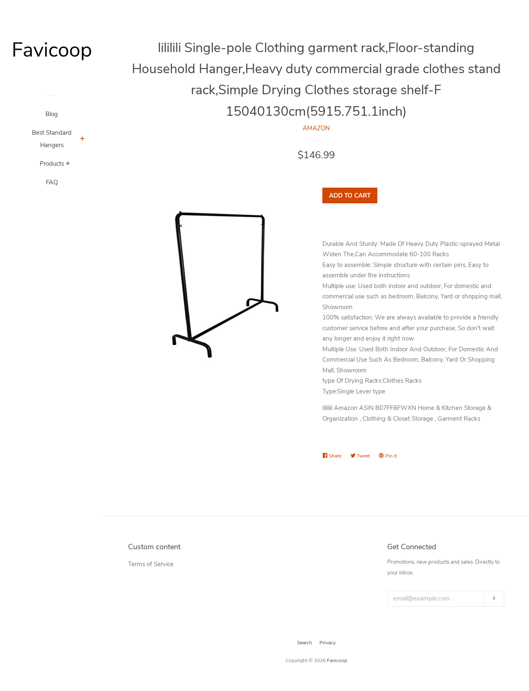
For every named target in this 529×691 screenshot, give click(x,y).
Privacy (327, 642)
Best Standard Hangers (51, 139)
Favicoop (337, 660)
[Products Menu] (68, 164)
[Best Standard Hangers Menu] (82, 139)
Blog (51, 114)
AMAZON (316, 128)
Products (52, 164)
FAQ (52, 182)
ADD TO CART (350, 195)
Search (304, 642)
